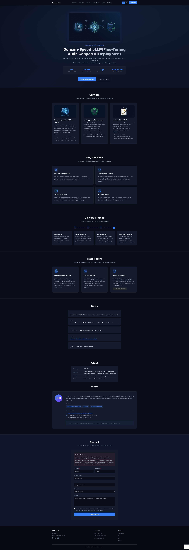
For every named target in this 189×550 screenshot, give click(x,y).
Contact (109, 2)
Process (88, 2)
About (103, 2)
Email (75, 482)
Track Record (121, 533)
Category (76, 488)
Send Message (95, 514)
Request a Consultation (87, 79)
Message (76, 495)
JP (126, 2)
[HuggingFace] (58, 538)
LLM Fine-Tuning (98, 533)
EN (123, 2)
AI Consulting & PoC (99, 538)
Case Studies (96, 2)
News (119, 535)
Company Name (78, 475)
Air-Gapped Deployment (100, 535)
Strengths (81, 2)
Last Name (77, 468)
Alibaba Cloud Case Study (120, 288)
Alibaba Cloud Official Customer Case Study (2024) (80, 413)
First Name (98, 468)
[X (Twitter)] (55, 538)
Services (74, 2)
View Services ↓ (104, 79)
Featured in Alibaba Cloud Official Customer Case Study (83, 338)
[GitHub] (52, 538)
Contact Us (133, 2)
